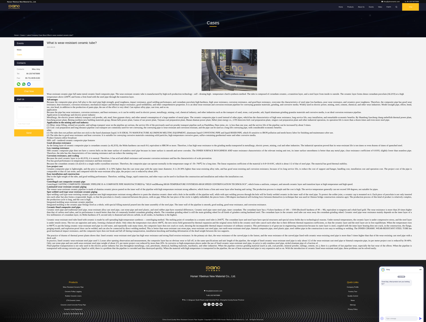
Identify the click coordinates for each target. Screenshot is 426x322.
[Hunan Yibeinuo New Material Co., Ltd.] (14, 7)
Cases (22, 35)
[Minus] (420, 269)
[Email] (28, 84)
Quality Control (353, 296)
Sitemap (353, 305)
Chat (410, 7)
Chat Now (29, 91)
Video (380, 7)
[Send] (420, 318)
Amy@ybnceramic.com (392, 1)
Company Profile (353, 287)
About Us (361, 7)
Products (350, 7)
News (353, 300)
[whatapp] (24, 84)
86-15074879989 (412, 1)
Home (341, 7)
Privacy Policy (353, 309)
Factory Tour (352, 291)
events (371, 7)
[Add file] (382, 318)
